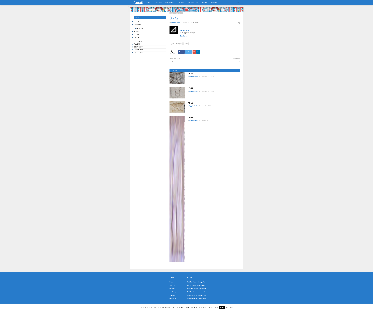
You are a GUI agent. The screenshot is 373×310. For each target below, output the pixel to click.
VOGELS (139, 41)
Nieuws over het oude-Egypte (196, 298)
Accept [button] (222, 307)
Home (171, 282)
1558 (190, 73)
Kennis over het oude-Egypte (196, 295)
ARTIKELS (181, 2)
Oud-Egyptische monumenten (196, 292)
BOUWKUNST (138, 47)
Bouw (171, 13)
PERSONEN (137, 24)
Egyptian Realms (193, 76)
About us (172, 285)
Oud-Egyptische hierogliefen (196, 282)
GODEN (148, 2)
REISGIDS (214, 2)
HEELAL (136, 34)
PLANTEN (137, 44)
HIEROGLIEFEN (169, 2)
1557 (190, 88)
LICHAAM (139, 28)
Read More (229, 307)
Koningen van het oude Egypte (197, 288)
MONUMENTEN (193, 2)
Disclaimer (173, 298)
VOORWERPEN (138, 50)
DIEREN (136, 37)
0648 (238, 61)
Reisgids (172, 288)
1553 (190, 103)
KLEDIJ (136, 31)
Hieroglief (179, 43)
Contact (172, 295)
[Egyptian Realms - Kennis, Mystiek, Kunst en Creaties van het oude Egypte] (138, 2)
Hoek (186, 43)
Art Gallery (173, 292)
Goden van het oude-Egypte (196, 285)
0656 (171, 61)
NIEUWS (204, 2)
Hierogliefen (178, 13)
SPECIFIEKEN (138, 53)
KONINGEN (158, 2)
